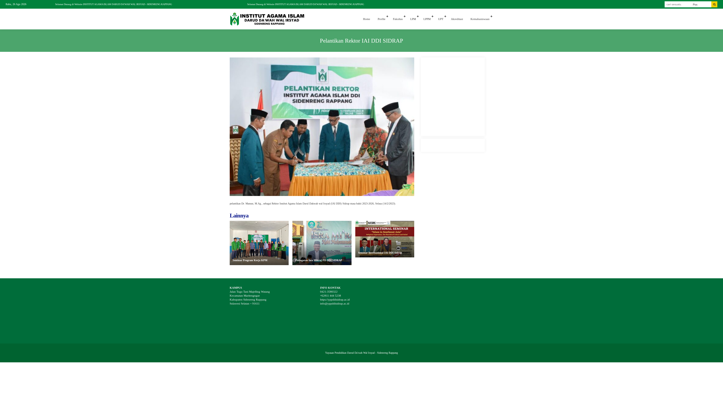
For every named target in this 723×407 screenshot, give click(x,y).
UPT (440, 19)
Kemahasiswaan (480, 19)
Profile (381, 19)
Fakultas (398, 19)
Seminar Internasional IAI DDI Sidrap (380, 252)
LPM (413, 19)
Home (366, 19)
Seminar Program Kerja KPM (250, 260)
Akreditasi (457, 19)
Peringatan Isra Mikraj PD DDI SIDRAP (318, 260)
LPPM (427, 19)
